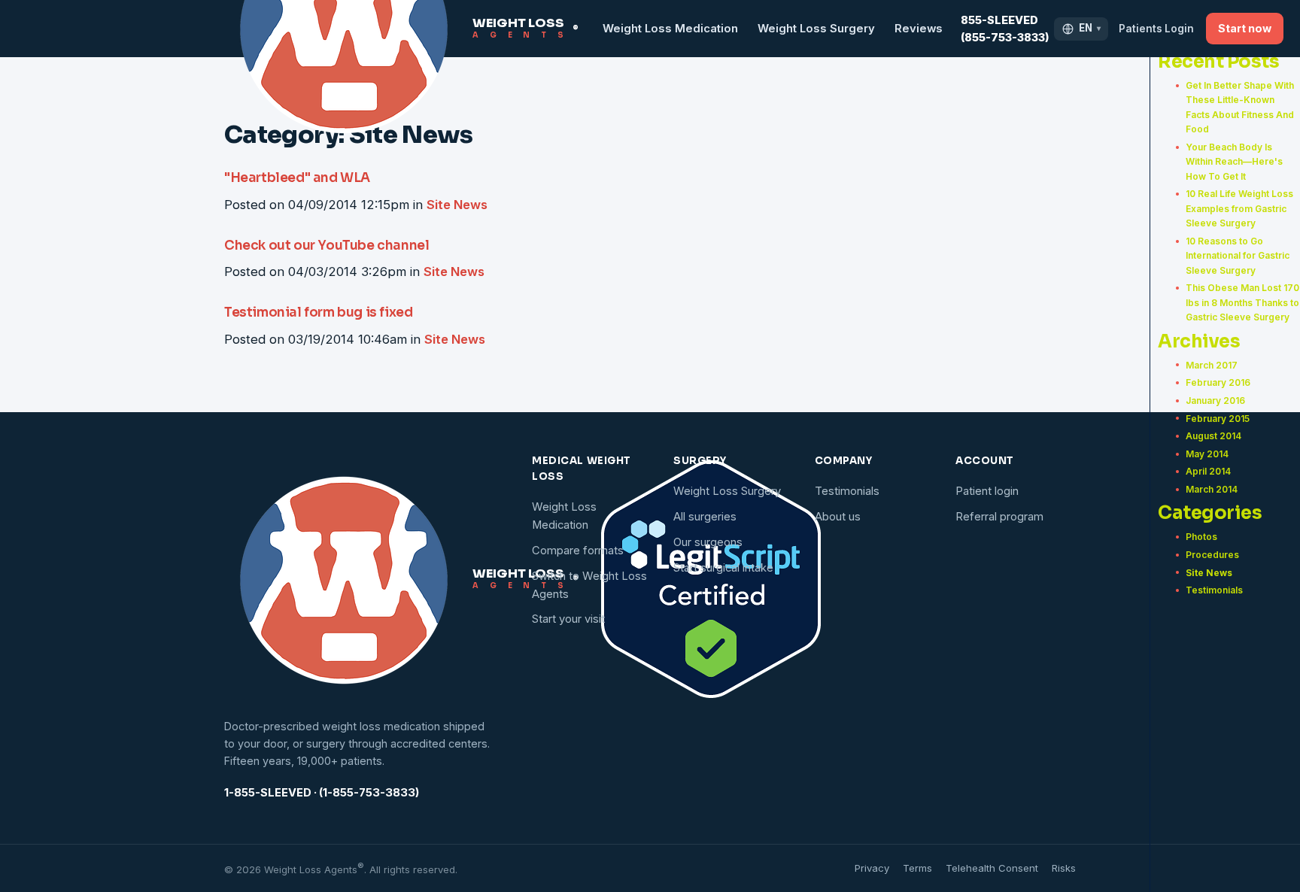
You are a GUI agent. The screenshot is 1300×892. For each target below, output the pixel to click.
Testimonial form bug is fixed (318, 312)
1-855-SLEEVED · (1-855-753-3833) (321, 792)
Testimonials (1214, 590)
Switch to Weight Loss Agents (589, 585)
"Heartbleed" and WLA (297, 178)
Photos (1201, 536)
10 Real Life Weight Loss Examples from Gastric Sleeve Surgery (1239, 208)
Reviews (919, 28)
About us (838, 516)
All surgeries (705, 516)
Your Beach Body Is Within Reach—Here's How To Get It (1234, 161)
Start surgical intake (723, 568)
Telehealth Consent (992, 868)
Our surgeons (708, 542)
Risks (1064, 868)
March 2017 (1212, 365)
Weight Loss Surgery (816, 28)
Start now (1244, 28)
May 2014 (1207, 454)
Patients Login (1156, 29)
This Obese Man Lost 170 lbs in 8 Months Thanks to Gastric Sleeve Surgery (1242, 302)
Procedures (1212, 554)
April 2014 (1208, 471)
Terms (917, 868)
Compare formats (578, 550)
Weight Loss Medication (670, 28)
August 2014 (1213, 435)
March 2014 (1212, 489)
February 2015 (1218, 418)
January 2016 (1215, 400)
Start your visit (568, 619)
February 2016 (1218, 382)
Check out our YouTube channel (326, 245)
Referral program (999, 516)
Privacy (872, 868)
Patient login (987, 491)
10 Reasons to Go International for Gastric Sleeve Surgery (1237, 255)
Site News (1209, 572)
